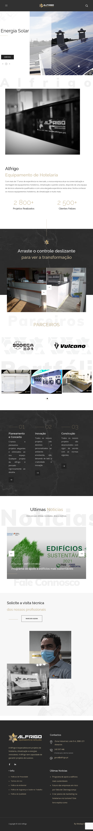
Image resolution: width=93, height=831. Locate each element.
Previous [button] (11, 553)
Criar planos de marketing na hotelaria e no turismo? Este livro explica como (64, 798)
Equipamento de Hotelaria (12, 386)
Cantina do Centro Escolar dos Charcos (76, 379)
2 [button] (47, 398)
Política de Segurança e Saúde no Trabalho (26, 790)
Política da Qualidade (18, 794)
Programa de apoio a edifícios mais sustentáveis (42, 568)
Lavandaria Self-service (46, 377)
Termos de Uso (16, 781)
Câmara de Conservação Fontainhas (13, 379)
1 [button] (45, 398)
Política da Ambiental (18, 785)
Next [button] (81, 553)
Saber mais (7, 57)
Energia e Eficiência (32, 564)
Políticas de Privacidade (19, 777)
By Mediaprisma (81, 824)
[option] (23, 345)
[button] (31, 618)
